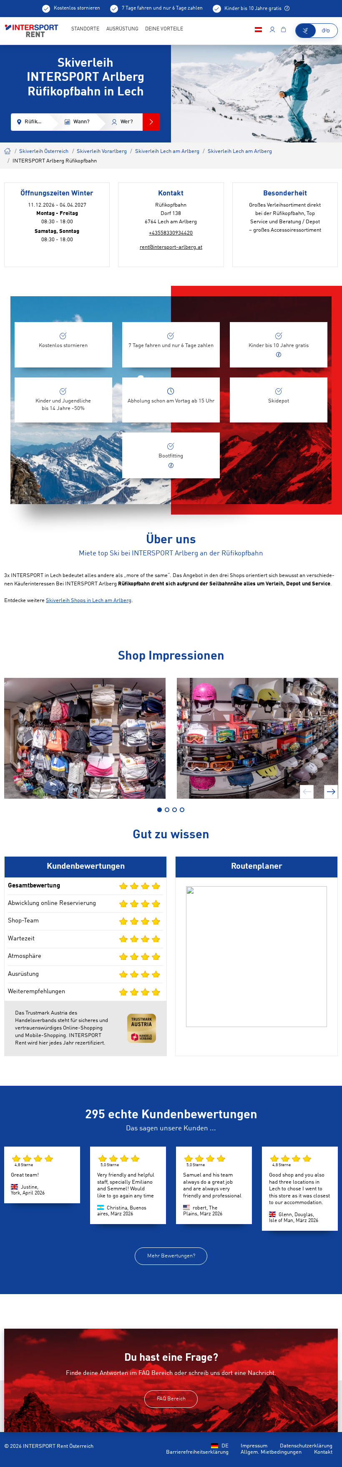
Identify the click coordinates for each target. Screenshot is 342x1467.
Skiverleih (7, 150)
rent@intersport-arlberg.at (171, 247)
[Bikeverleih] (326, 30)
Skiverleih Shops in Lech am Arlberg (88, 600)
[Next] (331, 792)
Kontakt (323, 1452)
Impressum (254, 1446)
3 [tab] (174, 809)
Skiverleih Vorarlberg (102, 151)
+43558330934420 (171, 233)
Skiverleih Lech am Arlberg (167, 151)
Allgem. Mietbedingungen (271, 1452)
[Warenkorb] (283, 30)
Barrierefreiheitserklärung (197, 1452)
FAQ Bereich (171, 1399)
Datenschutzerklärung (306, 1446)
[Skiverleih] (306, 30)
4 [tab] (182, 809)
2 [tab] (167, 809)
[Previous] (307, 792)
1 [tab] (159, 809)
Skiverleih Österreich (43, 151)
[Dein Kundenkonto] (272, 30)
